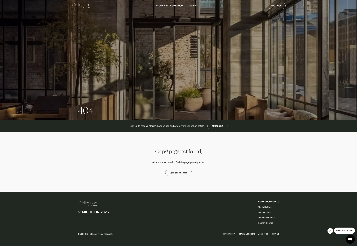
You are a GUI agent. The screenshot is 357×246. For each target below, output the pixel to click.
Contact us (263, 234)
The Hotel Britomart (266, 217)
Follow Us (275, 234)
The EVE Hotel (264, 212)
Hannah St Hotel (265, 223)
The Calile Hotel (265, 207)
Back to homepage (178, 173)
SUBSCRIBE (217, 126)
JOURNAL (193, 5)
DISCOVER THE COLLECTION (169, 5)
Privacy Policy (229, 234)
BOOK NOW (276, 5)
